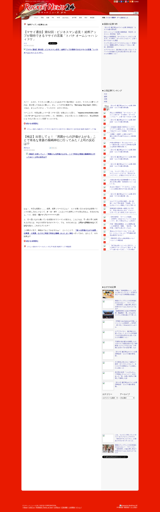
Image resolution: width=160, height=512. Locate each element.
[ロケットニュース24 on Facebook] (121, 1)
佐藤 (47, 17)
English (136, 1)
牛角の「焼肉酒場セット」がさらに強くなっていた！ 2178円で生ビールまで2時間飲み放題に (126, 292)
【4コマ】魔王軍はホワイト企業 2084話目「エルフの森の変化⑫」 (123, 151)
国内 (34, 247)
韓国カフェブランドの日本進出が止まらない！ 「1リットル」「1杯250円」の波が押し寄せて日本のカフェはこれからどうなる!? (126, 305)
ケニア (44, 129)
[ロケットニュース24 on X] (119, 1)
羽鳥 (42, 17)
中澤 (58, 17)
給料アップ (89, 129)
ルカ (25, 43)
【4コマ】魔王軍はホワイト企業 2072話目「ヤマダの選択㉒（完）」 (123, 195)
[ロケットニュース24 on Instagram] (126, 1)
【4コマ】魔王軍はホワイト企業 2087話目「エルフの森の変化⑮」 (123, 121)
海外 (34, 129)
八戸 (50, 247)
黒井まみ (27, 148)
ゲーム (78, 507)
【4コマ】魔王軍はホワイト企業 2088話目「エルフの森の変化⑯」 (123, 106)
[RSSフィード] (132, 1)
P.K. (53, 17)
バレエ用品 (133, 507)
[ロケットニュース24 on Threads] (124, 1)
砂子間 (74, 17)
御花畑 (92, 17)
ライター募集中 (111, 17)
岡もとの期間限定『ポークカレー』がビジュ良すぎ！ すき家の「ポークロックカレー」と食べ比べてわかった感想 (120, 38)
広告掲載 (64, 507)
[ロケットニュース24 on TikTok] (128, 1)
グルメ (36, 17)
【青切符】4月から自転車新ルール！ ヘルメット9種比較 (122, 239)
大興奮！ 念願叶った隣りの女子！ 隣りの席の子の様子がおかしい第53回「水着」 (123, 136)
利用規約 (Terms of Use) (44, 507)
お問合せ (57, 507)
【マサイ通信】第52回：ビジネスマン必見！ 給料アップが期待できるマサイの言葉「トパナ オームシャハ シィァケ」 (61, 35)
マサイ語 (58, 129)
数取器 (121, 507)
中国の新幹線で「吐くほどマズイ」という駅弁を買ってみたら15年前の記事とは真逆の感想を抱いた (123, 144)
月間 (105, 99)
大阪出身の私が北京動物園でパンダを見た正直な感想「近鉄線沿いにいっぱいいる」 (123, 182)
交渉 (78, 129)
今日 (105, 94)
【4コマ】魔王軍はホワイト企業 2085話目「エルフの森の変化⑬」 (123, 165)
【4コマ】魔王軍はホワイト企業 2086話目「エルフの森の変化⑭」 (126, 384)
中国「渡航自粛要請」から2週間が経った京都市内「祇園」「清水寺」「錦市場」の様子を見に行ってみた (123, 226)
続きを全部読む (32, 123)
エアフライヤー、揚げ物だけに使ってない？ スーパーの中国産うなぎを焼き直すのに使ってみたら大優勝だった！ (120, 51)
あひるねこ (65, 17)
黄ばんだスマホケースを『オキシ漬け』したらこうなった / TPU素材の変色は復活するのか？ (123, 233)
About (25, 507)
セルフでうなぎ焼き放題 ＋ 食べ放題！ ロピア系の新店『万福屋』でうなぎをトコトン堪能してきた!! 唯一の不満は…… (120, 204)
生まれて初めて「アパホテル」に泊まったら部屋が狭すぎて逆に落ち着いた (123, 188)
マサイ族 (51, 129)
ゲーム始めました (122, 17)
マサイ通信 (66, 129)
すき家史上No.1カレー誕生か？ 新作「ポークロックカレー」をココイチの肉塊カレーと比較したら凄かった (125, 365)
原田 (80, 17)
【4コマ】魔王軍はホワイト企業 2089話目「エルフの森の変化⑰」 (126, 354)
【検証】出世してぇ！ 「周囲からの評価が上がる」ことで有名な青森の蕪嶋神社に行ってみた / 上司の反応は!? (60, 140)
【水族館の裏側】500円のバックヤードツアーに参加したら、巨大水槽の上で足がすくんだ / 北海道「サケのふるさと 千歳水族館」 (120, 130)
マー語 (73, 129)
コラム (29, 129)
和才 (86, 17)
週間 (105, 96)
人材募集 (72, 507)
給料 (82, 129)
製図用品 (126, 507)
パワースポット (42, 247)
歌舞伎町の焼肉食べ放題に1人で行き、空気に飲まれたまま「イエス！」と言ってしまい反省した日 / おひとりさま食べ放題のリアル (120, 211)
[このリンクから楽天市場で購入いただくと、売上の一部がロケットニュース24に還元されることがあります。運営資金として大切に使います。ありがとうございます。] (117, 1)
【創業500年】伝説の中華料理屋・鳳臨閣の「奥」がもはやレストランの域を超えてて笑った (125, 313)
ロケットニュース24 (48, 8)
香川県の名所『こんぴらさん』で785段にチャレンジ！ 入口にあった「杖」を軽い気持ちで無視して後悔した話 (125, 375)
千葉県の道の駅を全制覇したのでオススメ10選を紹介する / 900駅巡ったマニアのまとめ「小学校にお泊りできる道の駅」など (126, 344)
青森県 (69, 247)
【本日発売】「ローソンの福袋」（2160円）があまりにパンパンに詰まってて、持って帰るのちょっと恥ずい (123, 219)
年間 (105, 102)
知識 (38, 129)
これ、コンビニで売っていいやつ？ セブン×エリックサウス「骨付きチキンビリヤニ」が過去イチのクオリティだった (120, 174)
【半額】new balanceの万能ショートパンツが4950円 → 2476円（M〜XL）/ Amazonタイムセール (126, 324)
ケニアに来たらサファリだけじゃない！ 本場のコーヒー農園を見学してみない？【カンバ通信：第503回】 (120, 45)
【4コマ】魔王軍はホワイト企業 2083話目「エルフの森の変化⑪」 (123, 158)
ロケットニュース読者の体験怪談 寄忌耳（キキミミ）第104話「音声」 (120, 33)
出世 (54, 247)
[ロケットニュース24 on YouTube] (130, 1)
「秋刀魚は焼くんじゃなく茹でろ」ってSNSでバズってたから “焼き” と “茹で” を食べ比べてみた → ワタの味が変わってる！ (120, 248)
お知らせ (32, 507)
